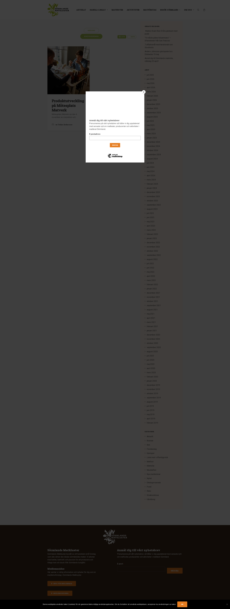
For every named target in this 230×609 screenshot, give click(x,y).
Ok (182, 604)
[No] (227, 604)
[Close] (144, 92)
